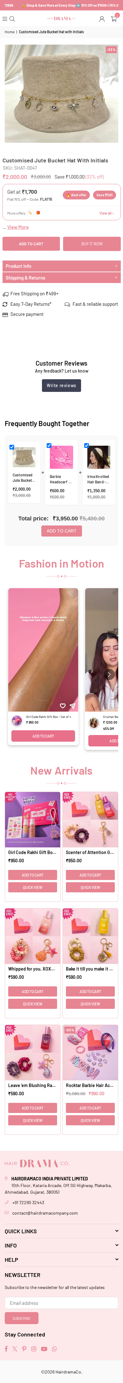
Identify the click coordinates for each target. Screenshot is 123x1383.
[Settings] (102, 18)
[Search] (12, 18)
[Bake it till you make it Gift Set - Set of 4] (90, 936)
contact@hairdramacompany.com (45, 1213)
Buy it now (91, 243)
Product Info (18, 266)
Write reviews (61, 385)
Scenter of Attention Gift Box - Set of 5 (90, 852)
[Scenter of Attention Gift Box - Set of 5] (90, 819)
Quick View (33, 887)
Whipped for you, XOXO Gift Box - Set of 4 (32, 968)
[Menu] (5, 18)
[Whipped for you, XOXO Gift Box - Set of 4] (32, 936)
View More (18, 227)
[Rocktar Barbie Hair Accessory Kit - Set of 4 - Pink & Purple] (90, 1052)
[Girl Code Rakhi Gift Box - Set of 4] (32, 819)
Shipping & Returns (25, 277)
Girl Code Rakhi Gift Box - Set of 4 (32, 852)
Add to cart (62, 530)
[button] (114, 18)
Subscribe (22, 1318)
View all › (106, 213)
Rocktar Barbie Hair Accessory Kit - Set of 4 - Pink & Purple (90, 1085)
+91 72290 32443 (28, 1202)
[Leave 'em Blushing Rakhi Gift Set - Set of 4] (32, 1052)
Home (10, 31)
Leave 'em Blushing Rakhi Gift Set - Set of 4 (32, 1085)
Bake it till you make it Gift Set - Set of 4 (90, 968)
